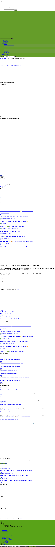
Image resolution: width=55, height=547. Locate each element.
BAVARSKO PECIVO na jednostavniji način (10, 231)
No (30, 546)
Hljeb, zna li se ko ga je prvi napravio (8, 411)
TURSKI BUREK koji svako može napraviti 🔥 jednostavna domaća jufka (16, 211)
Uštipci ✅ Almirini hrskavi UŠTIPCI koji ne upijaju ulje (12, 236)
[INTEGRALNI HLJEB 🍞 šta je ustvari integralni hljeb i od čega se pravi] (4, 238)
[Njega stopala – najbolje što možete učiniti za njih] (2, 387)
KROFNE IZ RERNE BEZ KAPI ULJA (9, 419)
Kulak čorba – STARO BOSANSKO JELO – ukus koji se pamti (14, 216)
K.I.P (1, 361)
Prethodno (1, 310)
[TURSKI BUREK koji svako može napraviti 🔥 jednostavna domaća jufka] (9, 333)
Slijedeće (1, 315)
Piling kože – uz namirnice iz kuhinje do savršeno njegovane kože (14, 396)
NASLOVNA (4, 40)
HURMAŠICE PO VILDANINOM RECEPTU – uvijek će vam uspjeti (15, 404)
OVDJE (17, 289)
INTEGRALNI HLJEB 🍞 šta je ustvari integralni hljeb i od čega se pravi (16, 241)
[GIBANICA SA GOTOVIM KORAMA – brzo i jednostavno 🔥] (7, 218)
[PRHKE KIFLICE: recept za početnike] (8, 370)
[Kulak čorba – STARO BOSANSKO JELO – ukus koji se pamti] (4, 213)
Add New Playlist (3, 196)
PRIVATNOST (23, 518)
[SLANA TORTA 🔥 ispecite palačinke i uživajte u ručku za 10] (4, 243)
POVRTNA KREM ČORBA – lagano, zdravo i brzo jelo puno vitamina (16, 480)
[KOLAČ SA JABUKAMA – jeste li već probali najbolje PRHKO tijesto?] (5, 468)
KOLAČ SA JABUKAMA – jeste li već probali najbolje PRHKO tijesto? (16, 470)
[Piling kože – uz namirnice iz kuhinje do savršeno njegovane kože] (2, 394)
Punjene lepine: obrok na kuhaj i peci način (9, 318)
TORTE (5, 44)
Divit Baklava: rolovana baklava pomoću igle (10, 380)
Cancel (1, 175)
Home (1, 58)
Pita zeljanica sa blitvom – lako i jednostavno (10, 366)
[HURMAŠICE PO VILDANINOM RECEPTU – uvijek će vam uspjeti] (3, 401)
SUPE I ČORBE (5, 536)
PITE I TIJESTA (5, 42)
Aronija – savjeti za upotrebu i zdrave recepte (10, 359)
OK (28, 546)
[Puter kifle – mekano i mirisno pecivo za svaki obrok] (3, 328)
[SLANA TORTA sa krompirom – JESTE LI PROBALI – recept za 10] (7, 197)
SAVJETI (6, 51)
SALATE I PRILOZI (5, 537)
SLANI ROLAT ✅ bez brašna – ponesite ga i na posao (12, 226)
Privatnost (33, 546)
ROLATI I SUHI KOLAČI (9, 45)
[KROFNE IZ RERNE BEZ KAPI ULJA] (15, 416)
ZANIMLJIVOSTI (5, 54)
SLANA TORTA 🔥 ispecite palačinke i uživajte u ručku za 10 (13, 246)
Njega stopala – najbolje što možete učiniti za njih (11, 389)
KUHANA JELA (5, 41)
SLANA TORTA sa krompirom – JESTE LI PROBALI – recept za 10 (15, 200)
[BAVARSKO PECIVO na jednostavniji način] (9, 228)
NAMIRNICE (6, 52)
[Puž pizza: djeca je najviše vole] (7, 311)
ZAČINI (5, 50)
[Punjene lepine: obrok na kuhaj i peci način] (5, 316)
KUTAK (3, 53)
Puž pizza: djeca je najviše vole (6, 313)
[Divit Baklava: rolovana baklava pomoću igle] (14, 377)
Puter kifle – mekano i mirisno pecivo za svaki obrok (11, 206)
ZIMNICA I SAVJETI (6, 48)
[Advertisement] (27, 73)
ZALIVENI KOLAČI (8, 535)
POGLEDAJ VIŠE (3, 463)
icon (0, 198)
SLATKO (4, 43)
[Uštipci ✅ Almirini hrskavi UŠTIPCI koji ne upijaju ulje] (5, 233)
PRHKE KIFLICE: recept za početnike (8, 373)
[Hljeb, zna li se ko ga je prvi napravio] (7, 409)
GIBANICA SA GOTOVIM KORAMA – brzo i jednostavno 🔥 (14, 221)
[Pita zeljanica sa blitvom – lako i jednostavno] (11, 363)
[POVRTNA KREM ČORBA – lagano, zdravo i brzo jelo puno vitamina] (4, 478)
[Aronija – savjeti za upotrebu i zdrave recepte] (1, 356)
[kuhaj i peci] (16, 28)
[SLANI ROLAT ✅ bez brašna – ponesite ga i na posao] (3, 223)
